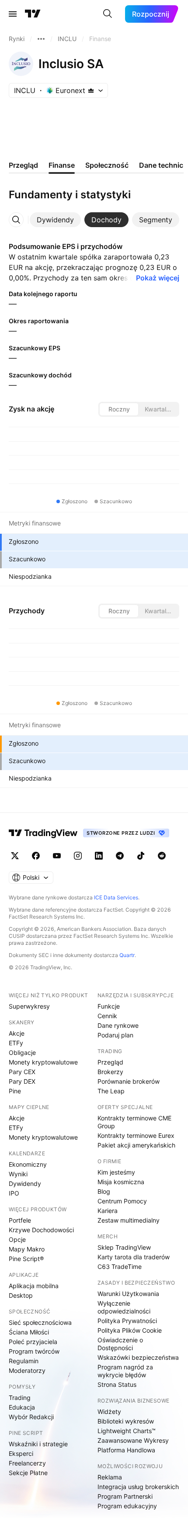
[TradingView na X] (15, 856)
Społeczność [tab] (107, 165)
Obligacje (22, 1052)
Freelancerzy (27, 1463)
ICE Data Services (116, 897)
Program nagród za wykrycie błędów (125, 1371)
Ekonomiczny (28, 1164)
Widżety (109, 1411)
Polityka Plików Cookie (129, 1330)
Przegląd (110, 1062)
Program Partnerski (125, 1496)
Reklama (109, 1477)
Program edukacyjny (127, 1506)
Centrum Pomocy (122, 1201)
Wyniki (18, 1174)
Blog (103, 1191)
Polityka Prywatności (127, 1320)
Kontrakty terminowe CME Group (134, 1122)
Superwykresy (29, 1006)
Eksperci (21, 1453)
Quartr (127, 955)
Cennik (107, 1015)
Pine (15, 1091)
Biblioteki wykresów (125, 1421)
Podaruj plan (115, 1035)
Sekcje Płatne (28, 1472)
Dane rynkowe (118, 1025)
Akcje (16, 1033)
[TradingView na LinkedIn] (99, 856)
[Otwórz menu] (12, 14)
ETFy (16, 1043)
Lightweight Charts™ (126, 1430)
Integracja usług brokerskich (138, 1486)
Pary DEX (22, 1081)
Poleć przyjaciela (33, 1341)
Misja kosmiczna (120, 1181)
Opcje (17, 1239)
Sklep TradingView (124, 1247)
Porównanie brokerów (128, 1081)
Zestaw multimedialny (128, 1220)
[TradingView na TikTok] (141, 856)
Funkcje (108, 1006)
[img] (91, 90)
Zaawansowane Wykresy (133, 1440)
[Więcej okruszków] (41, 39)
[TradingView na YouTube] (57, 856)
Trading (20, 1397)
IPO (14, 1193)
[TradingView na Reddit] (162, 856)
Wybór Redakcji (31, 1416)
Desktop (21, 1295)
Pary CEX (22, 1071)
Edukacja (22, 1407)
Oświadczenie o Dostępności (120, 1343)
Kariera (107, 1210)
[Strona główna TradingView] (33, 14)
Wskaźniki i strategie (38, 1444)
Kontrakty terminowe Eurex (135, 1135)
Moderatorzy (27, 1370)
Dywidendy (25, 1183)
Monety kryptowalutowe (43, 1062)
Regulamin (23, 1361)
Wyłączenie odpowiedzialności (123, 1307)
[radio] (119, 409)
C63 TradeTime (119, 1266)
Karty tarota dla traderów (133, 1257)
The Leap (111, 1091)
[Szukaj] (107, 14)
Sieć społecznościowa (40, 1322)
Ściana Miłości (29, 1332)
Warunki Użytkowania (128, 1293)
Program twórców (34, 1351)
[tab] (55, 219)
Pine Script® (26, 1258)
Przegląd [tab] (23, 165)
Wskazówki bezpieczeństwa (138, 1357)
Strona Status (116, 1384)
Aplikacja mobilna (34, 1285)
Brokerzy (110, 1071)
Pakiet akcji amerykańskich (136, 1145)
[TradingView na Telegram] (120, 856)
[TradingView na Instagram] (78, 856)
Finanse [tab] (62, 165)
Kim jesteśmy (116, 1172)
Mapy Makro (27, 1249)
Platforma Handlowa (126, 1450)
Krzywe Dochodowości (41, 1230)
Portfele (20, 1220)
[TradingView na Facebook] (36, 856)
